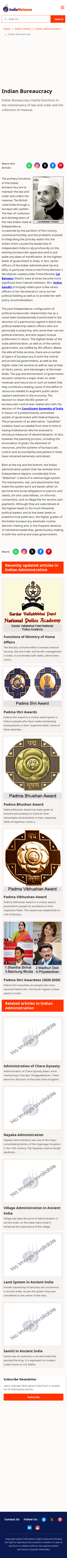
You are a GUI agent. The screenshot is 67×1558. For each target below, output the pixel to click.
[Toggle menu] (62, 7)
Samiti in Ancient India (23, 1351)
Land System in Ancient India (28, 1282)
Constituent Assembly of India (42, 408)
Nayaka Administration (23, 1134)
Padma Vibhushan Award (25, 897)
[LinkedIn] (29, 1527)
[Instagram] (37, 1527)
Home (6, 28)
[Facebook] (44, 1519)
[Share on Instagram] (37, 166)
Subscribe (33, 1397)
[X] (52, 1519)
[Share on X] (45, 166)
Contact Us (11, 1519)
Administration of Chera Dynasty (32, 1066)
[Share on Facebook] (53, 166)
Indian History (23, 28)
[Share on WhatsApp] (29, 166)
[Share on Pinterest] (61, 166)
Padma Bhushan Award (23, 804)
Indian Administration (48, 28)
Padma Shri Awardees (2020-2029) (32, 980)
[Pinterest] (60, 1519)
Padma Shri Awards (20, 712)
